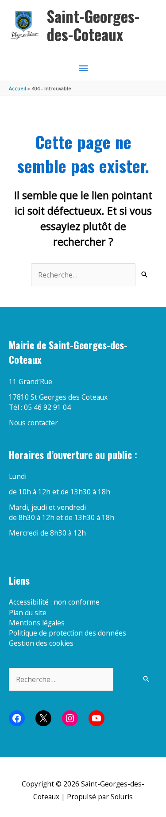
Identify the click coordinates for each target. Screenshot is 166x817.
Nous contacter (33, 423)
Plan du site (27, 612)
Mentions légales (37, 623)
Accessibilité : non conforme (54, 602)
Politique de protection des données (67, 633)
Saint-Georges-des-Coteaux (93, 25)
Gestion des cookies (41, 643)
